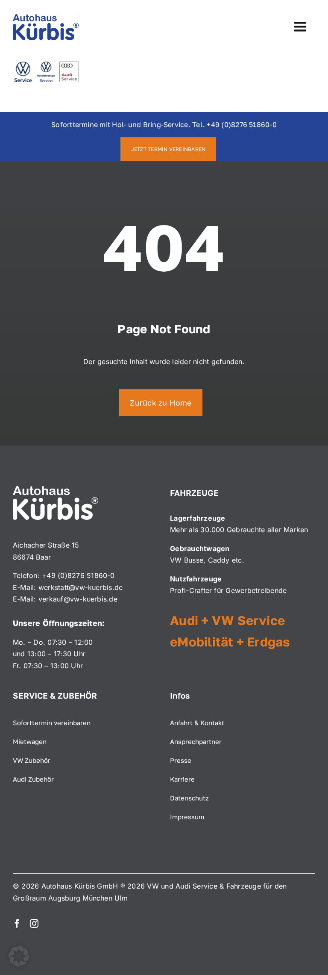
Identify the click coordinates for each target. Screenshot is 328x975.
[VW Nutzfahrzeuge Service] (46, 65)
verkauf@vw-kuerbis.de (77, 599)
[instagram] (34, 923)
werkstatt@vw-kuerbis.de (80, 587)
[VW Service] (23, 65)
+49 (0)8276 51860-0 (242, 124)
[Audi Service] (46, 16)
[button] (19, 956)
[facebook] (17, 923)
